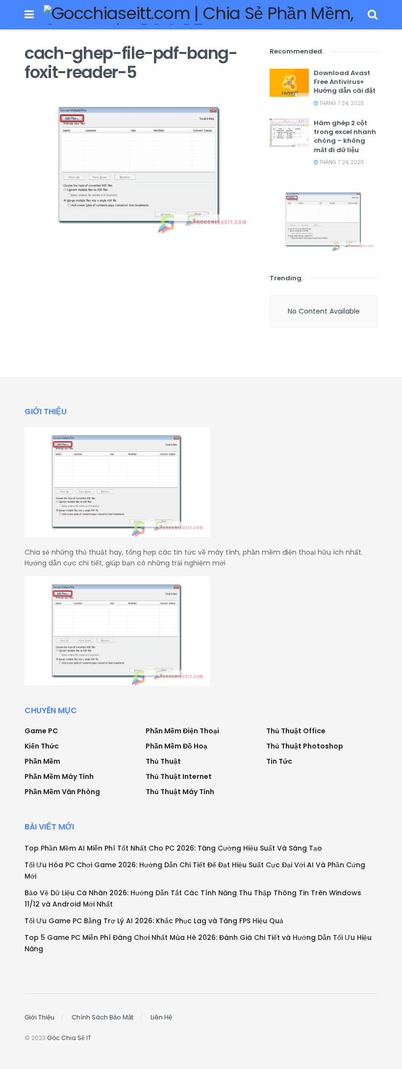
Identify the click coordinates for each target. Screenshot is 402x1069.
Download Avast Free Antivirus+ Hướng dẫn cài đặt (345, 81)
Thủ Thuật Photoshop (304, 746)
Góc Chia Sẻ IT (69, 1038)
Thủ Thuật (163, 761)
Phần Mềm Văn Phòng (62, 792)
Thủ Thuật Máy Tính (180, 792)
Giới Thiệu (39, 1017)
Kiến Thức (42, 746)
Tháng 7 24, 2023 (341, 103)
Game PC (41, 731)
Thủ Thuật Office (296, 731)
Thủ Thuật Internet (179, 776)
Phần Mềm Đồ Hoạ (176, 746)
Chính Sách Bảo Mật (102, 1017)
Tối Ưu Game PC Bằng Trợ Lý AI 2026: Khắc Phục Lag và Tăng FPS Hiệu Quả (154, 921)
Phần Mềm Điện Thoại (182, 731)
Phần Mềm (42, 761)
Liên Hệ (161, 1017)
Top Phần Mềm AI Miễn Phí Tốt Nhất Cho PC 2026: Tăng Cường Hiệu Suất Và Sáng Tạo (173, 848)
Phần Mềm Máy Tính (59, 776)
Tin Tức (279, 761)
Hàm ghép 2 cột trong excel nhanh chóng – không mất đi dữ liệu (345, 136)
